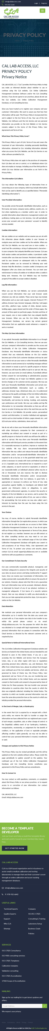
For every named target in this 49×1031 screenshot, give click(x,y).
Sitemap (7, 928)
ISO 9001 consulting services (13, 956)
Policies (31, 933)
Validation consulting (10, 971)
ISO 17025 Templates (10, 961)
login (36, 3)
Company (32, 909)
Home (17, 41)
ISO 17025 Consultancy (11, 950)
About (18, 1022)
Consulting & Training (36, 919)
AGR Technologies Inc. (39, 1028)
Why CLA (7, 924)
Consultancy (11, 1022)
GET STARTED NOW (14, 848)
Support (7, 919)
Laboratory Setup (35, 924)
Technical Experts (11, 909)
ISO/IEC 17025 (34, 914)
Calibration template (10, 966)
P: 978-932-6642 (11, 894)
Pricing (24, 1022)
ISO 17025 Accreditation (12, 976)
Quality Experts (10, 914)
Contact (30, 1022)
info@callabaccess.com (14, 888)
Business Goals (34, 928)
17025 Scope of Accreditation (13, 981)
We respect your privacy (11, 1011)
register (44, 3)
